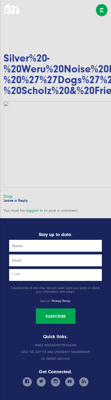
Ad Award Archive (55, 359)
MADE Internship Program (55, 345)
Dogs (8, 196)
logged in (34, 210)
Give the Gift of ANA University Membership (55, 352)
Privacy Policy (61, 301)
